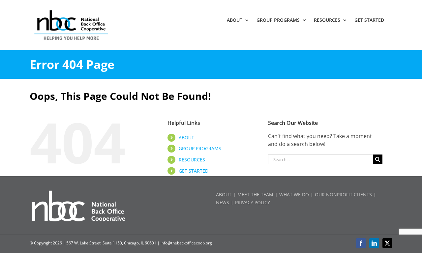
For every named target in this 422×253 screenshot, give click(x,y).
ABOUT (186, 137)
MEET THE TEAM (255, 194)
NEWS (222, 202)
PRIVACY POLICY (252, 202)
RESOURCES (192, 159)
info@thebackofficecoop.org (186, 243)
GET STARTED (193, 171)
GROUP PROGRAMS (200, 148)
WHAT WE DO (294, 194)
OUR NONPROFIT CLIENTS (343, 194)
